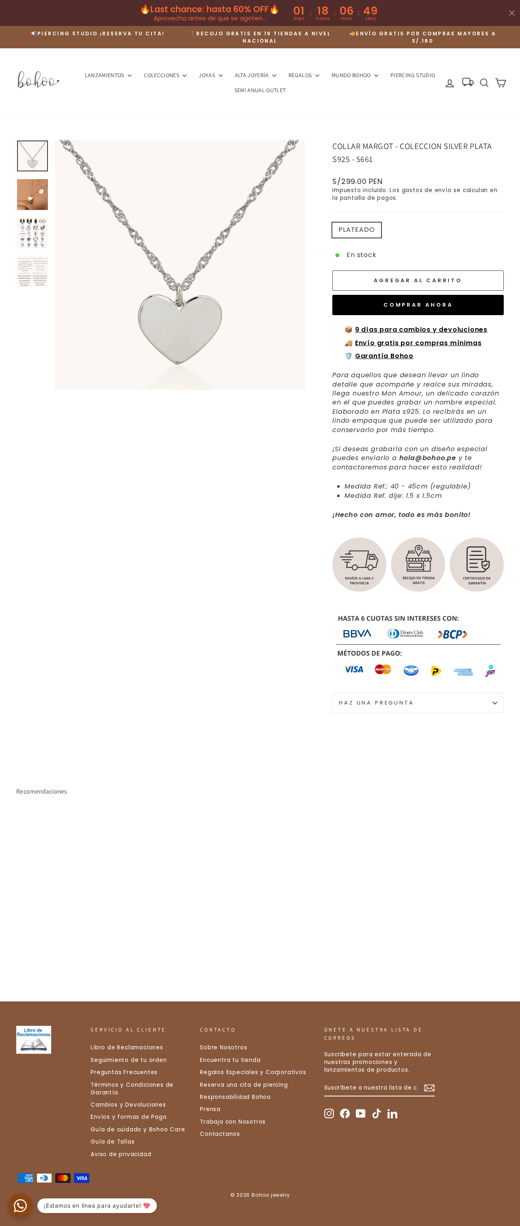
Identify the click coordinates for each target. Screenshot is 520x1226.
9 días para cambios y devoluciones (421, 329)
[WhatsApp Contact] (20, 1206)
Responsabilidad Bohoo (235, 1097)
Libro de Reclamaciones (127, 1047)
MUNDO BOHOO (352, 75)
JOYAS (207, 75)
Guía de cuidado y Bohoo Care (138, 1129)
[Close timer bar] (512, 13)
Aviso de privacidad (121, 1154)
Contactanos (220, 1134)
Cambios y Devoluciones (128, 1105)
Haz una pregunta (376, 702)
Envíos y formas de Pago (129, 1117)
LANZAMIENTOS (105, 75)
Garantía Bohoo (384, 356)
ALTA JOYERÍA (253, 75)
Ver (74, 922)
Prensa (210, 1109)
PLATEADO (356, 229)
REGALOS (300, 75)
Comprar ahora (418, 305)
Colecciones (162, 75)
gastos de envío (427, 190)
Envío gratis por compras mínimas (418, 343)
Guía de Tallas (112, 1142)
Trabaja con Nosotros (233, 1122)
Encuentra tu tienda (230, 1060)
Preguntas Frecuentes (124, 1072)
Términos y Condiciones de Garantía (132, 1088)
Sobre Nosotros (223, 1047)
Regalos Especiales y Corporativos (253, 1072)
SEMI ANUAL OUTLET (260, 90)
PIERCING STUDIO (412, 75)
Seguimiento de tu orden (129, 1060)
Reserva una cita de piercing (244, 1085)
